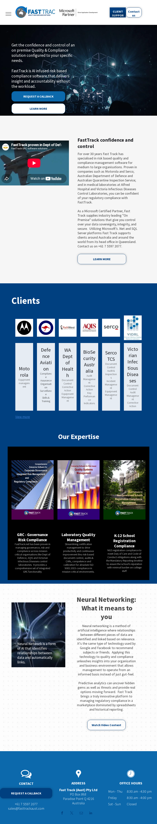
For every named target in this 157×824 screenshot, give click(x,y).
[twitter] (71, 813)
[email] (81, 813)
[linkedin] (90, 813)
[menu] (8, 14)
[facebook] (62, 813)
